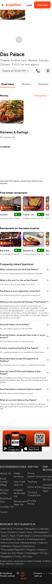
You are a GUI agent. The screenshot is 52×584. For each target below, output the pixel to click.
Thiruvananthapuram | (13, 549)
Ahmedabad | (41, 532)
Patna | (5, 542)
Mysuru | (17, 546)
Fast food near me (19, 483)
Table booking (18, 475)
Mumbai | (19, 528)
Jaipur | (5, 535)
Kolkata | (13, 532)
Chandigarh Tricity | (36, 553)
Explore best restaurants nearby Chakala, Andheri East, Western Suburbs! (25, 562)
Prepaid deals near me (19, 493)
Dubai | (23, 532)
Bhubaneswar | (29, 542)
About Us (5, 473)
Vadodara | (29, 546)
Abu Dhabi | (18, 553)
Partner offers (4, 492)
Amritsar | (15, 542)
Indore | (43, 542)
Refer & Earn (35, 487)
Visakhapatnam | (36, 539)
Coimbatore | (8, 539)
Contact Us (6, 506)
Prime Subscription (35, 475)
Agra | (13, 535)
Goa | (30, 532)
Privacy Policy (32, 502)
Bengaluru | (32, 528)
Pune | (4, 532)
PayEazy (32, 481)
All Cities (27, 556)
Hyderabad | (24, 535)
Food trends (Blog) (4, 481)
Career (4, 511)
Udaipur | (42, 549)
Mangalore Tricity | (11, 556)
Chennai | (44, 528)
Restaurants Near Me (21, 503)
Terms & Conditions (34, 494)
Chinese (5, 64)
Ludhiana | (6, 546)
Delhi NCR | (7, 528)
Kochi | (48, 535)
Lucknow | (37, 535)
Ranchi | (21, 539)
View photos (41, 96)
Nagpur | (31, 549)
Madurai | (6, 553)
